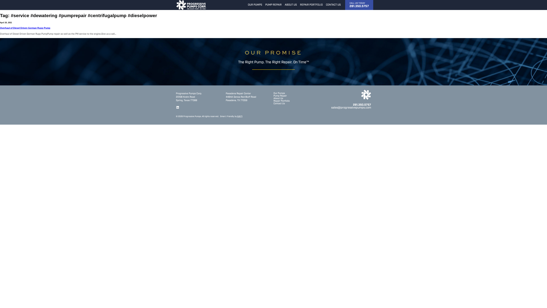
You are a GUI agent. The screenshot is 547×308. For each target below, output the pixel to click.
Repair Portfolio (282, 101)
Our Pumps (279, 93)
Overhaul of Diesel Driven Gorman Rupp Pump (25, 28)
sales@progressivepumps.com (351, 107)
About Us (278, 98)
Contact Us (279, 104)
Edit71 (239, 117)
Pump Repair (280, 96)
